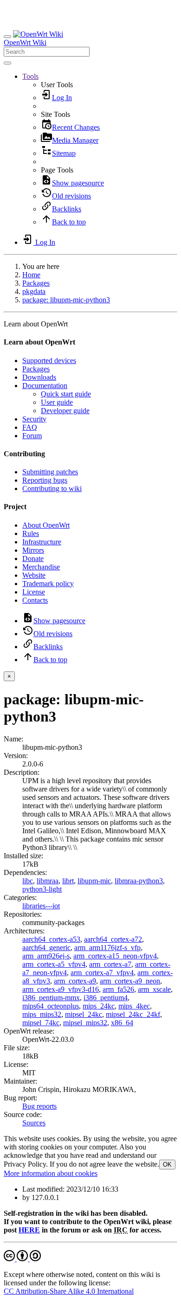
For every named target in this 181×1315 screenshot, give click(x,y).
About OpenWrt (46, 525)
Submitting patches (50, 472)
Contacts (35, 600)
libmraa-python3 (139, 881)
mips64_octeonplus (50, 1006)
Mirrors (33, 550)
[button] (30, 76)
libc (27, 881)
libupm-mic (94, 881)
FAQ (29, 427)
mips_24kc (99, 1006)
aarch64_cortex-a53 (51, 939)
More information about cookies (50, 1173)
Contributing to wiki (52, 488)
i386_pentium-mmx (51, 998)
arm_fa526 (118, 989)
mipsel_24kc (83, 1014)
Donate (33, 558)
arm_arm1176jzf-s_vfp (107, 947)
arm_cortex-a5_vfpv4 (53, 964)
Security (34, 419)
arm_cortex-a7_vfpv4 (102, 973)
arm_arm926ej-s (46, 956)
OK (167, 1164)
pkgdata (33, 291)
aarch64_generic (46, 947)
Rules (30, 533)
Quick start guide (66, 394)
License (33, 592)
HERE (29, 1230)
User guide (57, 402)
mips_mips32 (41, 1014)
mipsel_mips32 (85, 1023)
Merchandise (41, 567)
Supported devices (49, 360)
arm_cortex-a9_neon (130, 981)
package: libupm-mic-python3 (66, 300)
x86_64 (122, 1023)
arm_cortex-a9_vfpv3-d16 (60, 989)
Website (33, 575)
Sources (33, 1123)
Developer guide (65, 411)
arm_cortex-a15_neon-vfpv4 (115, 956)
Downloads (39, 377)
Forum (32, 436)
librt (68, 881)
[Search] (7, 63)
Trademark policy (48, 583)
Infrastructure (41, 542)
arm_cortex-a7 (110, 964)
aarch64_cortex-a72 (113, 939)
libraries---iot (41, 906)
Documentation (44, 385)
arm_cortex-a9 (75, 981)
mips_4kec (134, 1006)
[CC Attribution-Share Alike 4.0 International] (22, 1259)
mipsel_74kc (40, 1023)
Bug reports (39, 1106)
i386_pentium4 (106, 998)
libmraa (47, 881)
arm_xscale (154, 989)
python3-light (42, 889)
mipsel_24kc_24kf (133, 1014)
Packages (36, 283)
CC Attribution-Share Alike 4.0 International (69, 1291)
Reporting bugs (44, 480)
